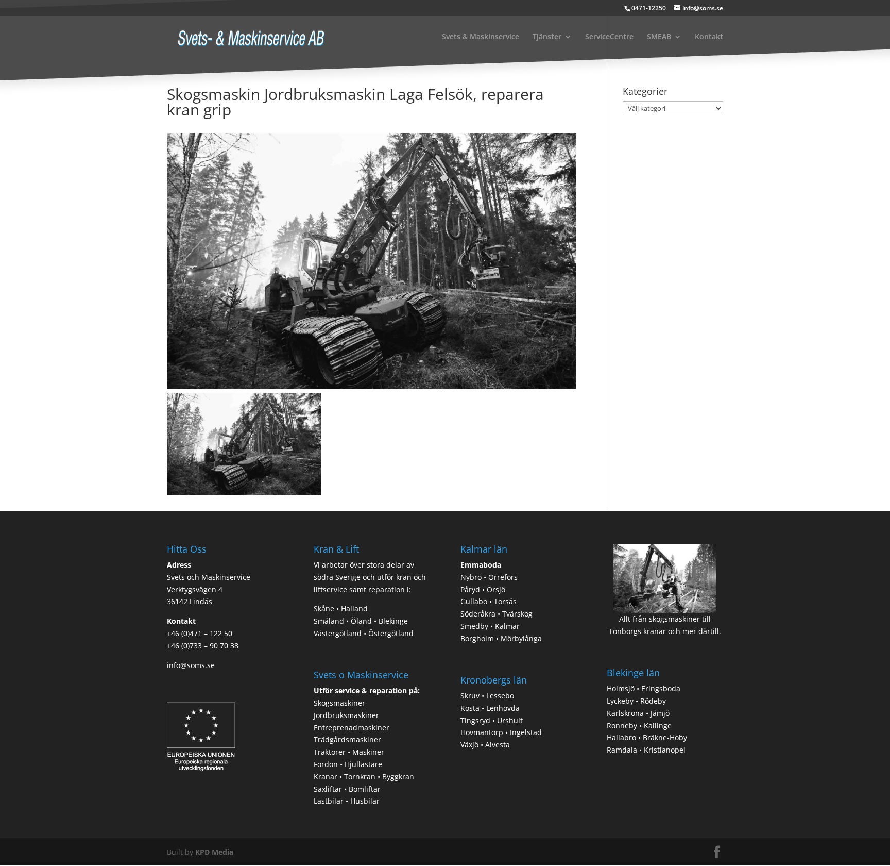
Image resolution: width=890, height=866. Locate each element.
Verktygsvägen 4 (194, 589)
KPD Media (214, 852)
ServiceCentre (609, 37)
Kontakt (709, 37)
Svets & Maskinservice (480, 37)
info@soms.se (191, 665)
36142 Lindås (189, 601)
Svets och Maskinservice (208, 577)
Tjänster (547, 37)
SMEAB (659, 37)
